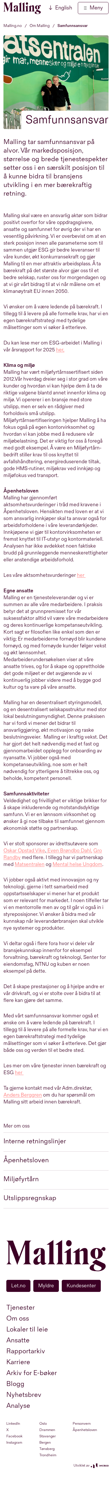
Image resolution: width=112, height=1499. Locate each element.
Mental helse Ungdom (77, 864)
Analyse (18, 1405)
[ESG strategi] (23, 1073)
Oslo (43, 1423)
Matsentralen (30, 864)
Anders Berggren (22, 1095)
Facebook (14, 1436)
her (80, 575)
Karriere (18, 1362)
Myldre (46, 1286)
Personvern (82, 1423)
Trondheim (47, 1455)
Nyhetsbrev (23, 1395)
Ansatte (18, 1340)
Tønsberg (47, 1449)
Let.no (18, 1286)
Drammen (47, 1430)
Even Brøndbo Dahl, (69, 851)
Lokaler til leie (27, 1329)
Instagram (14, 1442)
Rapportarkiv (25, 1351)
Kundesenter (81, 1286)
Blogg (15, 1384)
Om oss (17, 1318)
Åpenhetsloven (85, 1430)
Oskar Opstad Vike (24, 851)
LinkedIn (13, 1423)
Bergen (45, 1442)
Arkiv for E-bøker (31, 1373)
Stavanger (47, 1436)
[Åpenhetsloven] (85, 575)
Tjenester (20, 1307)
